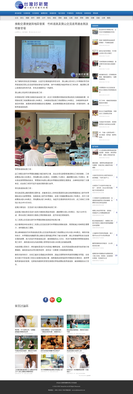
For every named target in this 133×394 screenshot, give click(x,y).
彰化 (49, 18)
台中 (43, 18)
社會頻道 (27, 13)
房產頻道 (79, 13)
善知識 (95, 13)
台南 (70, 18)
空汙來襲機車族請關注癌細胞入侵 (52, 369)
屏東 (81, 18)
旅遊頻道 (53, 13)
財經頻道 (87, 13)
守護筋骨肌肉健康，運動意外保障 (26, 351)
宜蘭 (92, 18)
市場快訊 (70, 13)
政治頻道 (18, 13)
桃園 (27, 18)
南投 (54, 18)
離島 (108, 18)
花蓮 (98, 18)
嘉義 (65, 18)
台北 (16, 18)
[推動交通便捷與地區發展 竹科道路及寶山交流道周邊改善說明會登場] (45, 300)
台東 (103, 18)
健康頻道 (44, 13)
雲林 (60, 18)
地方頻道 (61, 13)
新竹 (32, 18)
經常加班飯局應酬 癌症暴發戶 (50, 351)
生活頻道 (35, 13)
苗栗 (38, 18)
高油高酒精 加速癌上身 (74, 351)
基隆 (87, 18)
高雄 (76, 18)
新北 (22, 18)
